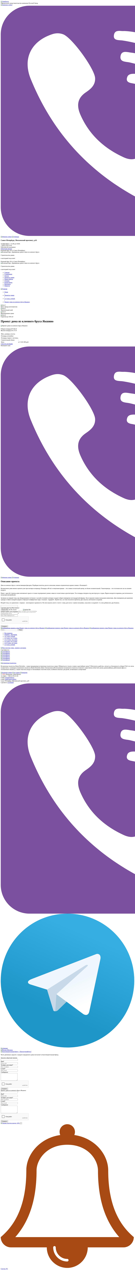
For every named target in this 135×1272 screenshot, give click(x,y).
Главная (6, 272)
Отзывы (6, 281)
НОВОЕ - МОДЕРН (10, 635)
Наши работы (8, 279)
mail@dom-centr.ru (10, 679)
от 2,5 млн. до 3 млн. (10, 643)
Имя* (2, 1061)
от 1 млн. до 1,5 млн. (10, 638)
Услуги (6, 276)
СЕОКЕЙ (11, 682)
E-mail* (3, 1068)
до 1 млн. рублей (9, 636)
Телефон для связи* (7, 1065)
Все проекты (8, 633)
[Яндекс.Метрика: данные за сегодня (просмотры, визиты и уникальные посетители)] (7, 1050)
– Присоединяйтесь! (24, 1051)
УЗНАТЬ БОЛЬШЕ (7, 344)
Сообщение (4, 1072)
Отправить (4, 626)
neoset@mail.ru (9, 677)
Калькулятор (8, 282)
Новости (7, 286)
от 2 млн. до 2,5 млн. (10, 641)
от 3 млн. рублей (9, 644)
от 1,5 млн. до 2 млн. (10, 640)
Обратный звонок (6, 249)
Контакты (7, 284)
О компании (8, 274)
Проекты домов (9, 277)
